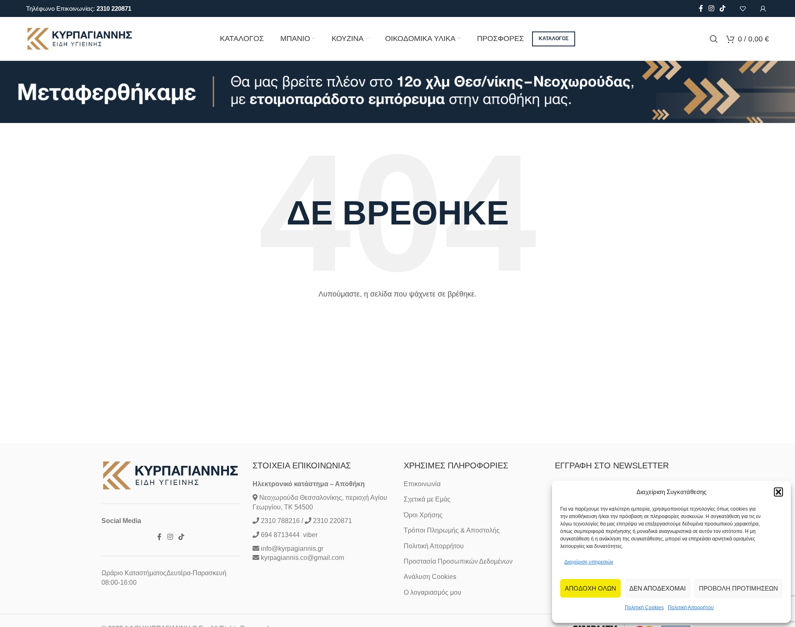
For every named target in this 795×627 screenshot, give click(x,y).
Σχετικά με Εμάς (427, 499)
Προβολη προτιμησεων (738, 588)
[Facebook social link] (701, 8)
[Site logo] (80, 38)
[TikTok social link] (722, 8)
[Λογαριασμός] (763, 8)
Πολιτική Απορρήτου (691, 607)
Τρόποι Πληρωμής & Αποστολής (452, 530)
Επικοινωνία (422, 483)
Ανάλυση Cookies (430, 576)
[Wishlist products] (743, 8)
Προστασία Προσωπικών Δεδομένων (458, 561)
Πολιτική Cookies (644, 607)
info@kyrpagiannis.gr (292, 548)
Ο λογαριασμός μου (432, 592)
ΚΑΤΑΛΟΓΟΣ (554, 38)
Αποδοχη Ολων (590, 588)
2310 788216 (280, 520)
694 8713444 (279, 534)
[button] (778, 492)
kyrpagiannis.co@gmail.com (302, 557)
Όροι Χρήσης (423, 514)
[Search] (714, 39)
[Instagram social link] (711, 8)
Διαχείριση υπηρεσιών (588, 562)
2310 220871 (113, 8)
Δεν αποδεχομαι (657, 588)
